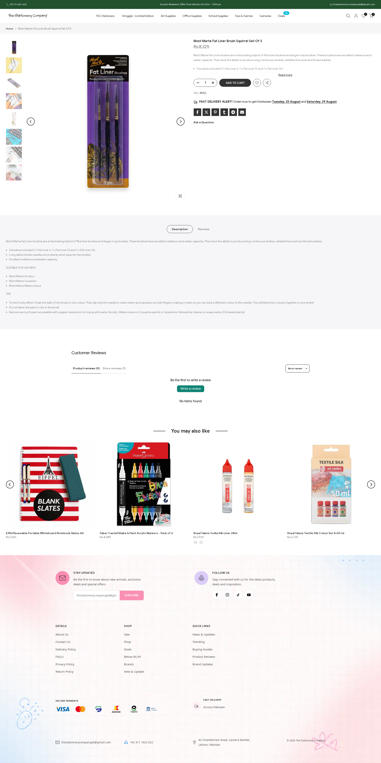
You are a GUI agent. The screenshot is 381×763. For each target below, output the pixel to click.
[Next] (181, 121)
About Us (62, 634)
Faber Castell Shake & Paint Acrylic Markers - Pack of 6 (136, 533)
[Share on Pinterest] (215, 112)
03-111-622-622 (18, 4)
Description (180, 229)
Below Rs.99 (132, 657)
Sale (127, 634)
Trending (198, 642)
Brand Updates (202, 664)
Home (9, 28)
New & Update (134, 671)
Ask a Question (203, 122)
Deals (283, 16)
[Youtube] (248, 594)
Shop (127, 642)
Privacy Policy (65, 664)
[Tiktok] (238, 594)
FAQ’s (60, 657)
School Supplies (218, 16)
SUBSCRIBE (132, 595)
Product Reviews (203, 657)
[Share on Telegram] (233, 112)
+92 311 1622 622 (141, 742)
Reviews (203, 229)
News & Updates (203, 634)
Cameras (265, 16)
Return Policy (65, 671)
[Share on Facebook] (197, 112)
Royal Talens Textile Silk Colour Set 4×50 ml (315, 533)
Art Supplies (168, 16)
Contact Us (63, 642)
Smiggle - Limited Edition (138, 16)
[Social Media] (216, 594)
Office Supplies (192, 16)
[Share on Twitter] (206, 112)
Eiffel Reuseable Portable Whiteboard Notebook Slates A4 (45, 533)
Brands (129, 664)
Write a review (190, 389)
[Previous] (31, 121)
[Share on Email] (242, 112)
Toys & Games (244, 16)
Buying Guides (202, 649)
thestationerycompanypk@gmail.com (354, 4)
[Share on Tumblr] (224, 112)
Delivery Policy (66, 649)
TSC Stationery (105, 16)
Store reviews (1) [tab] (114, 368)
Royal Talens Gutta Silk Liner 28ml (215, 533)
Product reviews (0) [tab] (86, 368)
